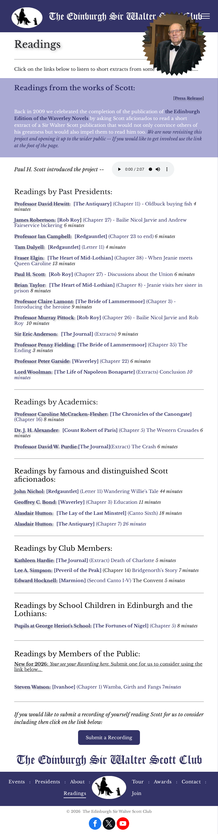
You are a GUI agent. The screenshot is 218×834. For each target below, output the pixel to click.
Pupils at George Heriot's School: (53, 626)
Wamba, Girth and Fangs (132, 687)
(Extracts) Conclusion (120, 372)
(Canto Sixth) (143, 513)
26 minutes (134, 524)
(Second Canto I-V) (108, 580)
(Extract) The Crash (133, 446)
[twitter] (109, 824)
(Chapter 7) (88, 524)
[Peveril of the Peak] (77, 570)
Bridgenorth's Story (154, 570)
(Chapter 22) (100, 361)
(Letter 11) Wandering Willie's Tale (119, 491)
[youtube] (123, 824)
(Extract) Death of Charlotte (121, 560)
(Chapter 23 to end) (131, 236)
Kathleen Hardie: (34, 560)
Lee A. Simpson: (33, 570)
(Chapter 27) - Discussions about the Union (123, 274)
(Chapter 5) (163, 626)
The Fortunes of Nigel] (121, 626)
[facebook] (95, 824)
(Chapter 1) (77, 687)
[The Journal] (72, 560)
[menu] (205, 16)
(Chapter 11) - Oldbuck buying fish (152, 204)
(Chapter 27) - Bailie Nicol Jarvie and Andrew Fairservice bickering (100, 222)
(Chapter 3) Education (111, 502)
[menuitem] (17, 782)
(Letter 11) (93, 247)
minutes (173, 687)
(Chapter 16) (28, 419)
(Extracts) (105, 334)
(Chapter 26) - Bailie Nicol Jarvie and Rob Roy (106, 320)
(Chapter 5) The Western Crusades (159, 430)
